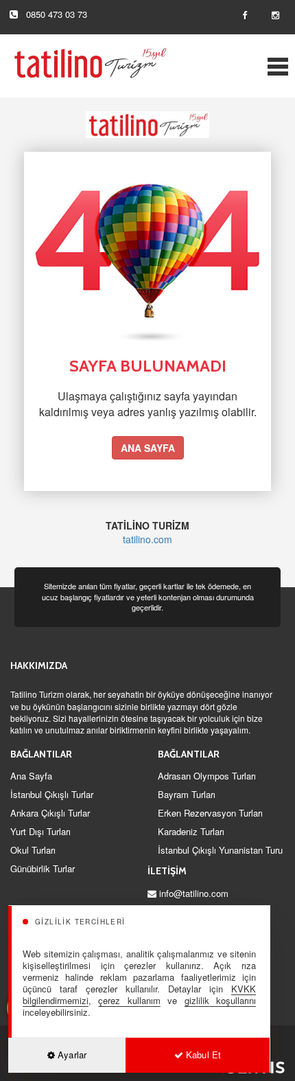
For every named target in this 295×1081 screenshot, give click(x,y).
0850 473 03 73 (56, 14)
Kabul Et (202, 1054)
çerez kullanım (129, 1000)
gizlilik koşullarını (220, 1000)
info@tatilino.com (193, 893)
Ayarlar (70, 1054)
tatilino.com (147, 539)
